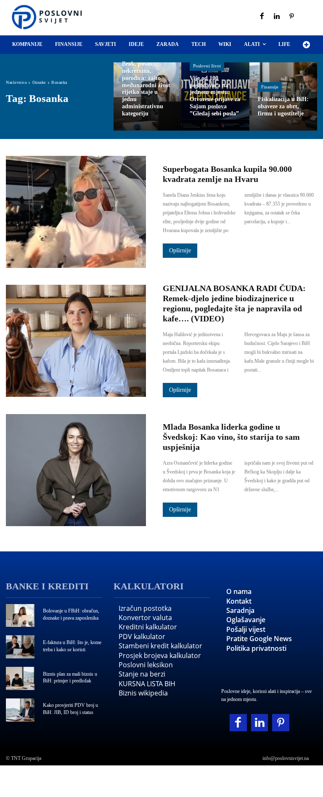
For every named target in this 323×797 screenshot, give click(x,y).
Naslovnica (16, 82)
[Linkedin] (277, 16)
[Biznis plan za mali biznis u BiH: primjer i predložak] (20, 678)
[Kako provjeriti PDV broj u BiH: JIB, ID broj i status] (20, 710)
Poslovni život (207, 65)
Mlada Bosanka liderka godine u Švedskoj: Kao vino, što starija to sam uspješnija (231, 437)
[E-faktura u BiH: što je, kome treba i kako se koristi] (20, 646)
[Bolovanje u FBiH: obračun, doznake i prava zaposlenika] (20, 615)
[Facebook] (262, 16)
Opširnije (180, 250)
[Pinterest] (291, 16)
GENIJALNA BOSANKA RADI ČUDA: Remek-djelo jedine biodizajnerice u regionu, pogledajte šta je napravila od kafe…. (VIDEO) (234, 303)
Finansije (269, 86)
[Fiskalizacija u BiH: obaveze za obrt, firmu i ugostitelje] (283, 96)
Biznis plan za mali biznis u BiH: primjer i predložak (70, 677)
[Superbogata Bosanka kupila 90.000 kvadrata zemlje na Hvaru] (76, 212)
